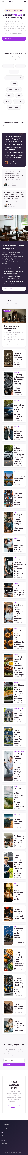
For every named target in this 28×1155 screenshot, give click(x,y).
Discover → (7, 38)
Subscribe (8, 1064)
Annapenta (7, 1)
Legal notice (4, 1143)
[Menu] (25, 1)
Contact (3, 1145)
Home (2, 1135)
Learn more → (8, 288)
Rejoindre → (14, 1107)
